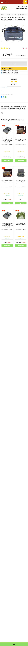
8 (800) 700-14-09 (22, 6)
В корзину (7, 160)
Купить (14, 64)
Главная (2, 14)
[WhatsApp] (5, 97)
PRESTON (14, 14)
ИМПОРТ (8, 14)
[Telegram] (3, 97)
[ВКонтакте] (1, 97)
